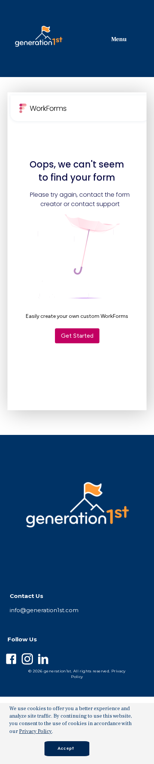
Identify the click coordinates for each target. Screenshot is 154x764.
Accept (66, 748)
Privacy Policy (35, 731)
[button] (147, 733)
